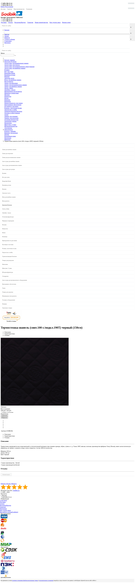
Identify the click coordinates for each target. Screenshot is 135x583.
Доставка (3, 9)
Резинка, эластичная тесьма (13, 108)
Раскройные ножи (10, 136)
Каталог (6, 30)
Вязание (7, 76)
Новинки (7, 100)
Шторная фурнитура (10, 126)
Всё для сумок (8, 71)
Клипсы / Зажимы (10, 131)
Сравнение (4, 415)
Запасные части (9, 78)
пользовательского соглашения (46, 580)
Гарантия (9, 9)
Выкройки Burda (9, 73)
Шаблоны (7, 139)
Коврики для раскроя (11, 133)
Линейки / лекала (9, 90)
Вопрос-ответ (66, 22)
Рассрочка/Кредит (20, 22)
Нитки (6, 98)
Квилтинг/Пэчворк (7, 205)
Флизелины (8, 123)
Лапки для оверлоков (11, 83)
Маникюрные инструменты (13, 91)
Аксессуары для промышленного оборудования (19, 66)
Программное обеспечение (12, 105)
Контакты (7, 42)
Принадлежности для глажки (13, 103)
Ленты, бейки (8, 88)
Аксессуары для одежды (12, 65)
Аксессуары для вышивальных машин (16, 63)
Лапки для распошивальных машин (15, 85)
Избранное (4, 417)
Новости (7, 37)
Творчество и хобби (10, 110)
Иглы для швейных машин (12, 80)
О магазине (8, 41)
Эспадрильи (8, 128)
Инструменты (8, 81)
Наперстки (7, 96)
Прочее (6, 134)
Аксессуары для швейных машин (14, 68)
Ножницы (7, 101)
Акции (6, 36)
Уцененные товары (10, 121)
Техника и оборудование (12, 113)
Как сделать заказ (55, 22)
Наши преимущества (19, 9)
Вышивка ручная (9, 75)
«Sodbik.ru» (16, 490)
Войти (3, 6)
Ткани (6, 114)
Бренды (6, 34)
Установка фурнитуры (11, 119)
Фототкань (7, 138)
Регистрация (9, 6)
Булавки (7, 70)
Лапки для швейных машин (13, 86)
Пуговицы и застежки (11, 106)
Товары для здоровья (10, 116)
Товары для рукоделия (11, 118)
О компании (29, 9)
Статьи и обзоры (9, 39)
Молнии (7, 95)
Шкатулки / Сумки (10, 124)
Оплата (10, 22)
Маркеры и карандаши (11, 93)
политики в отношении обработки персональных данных (25, 580)
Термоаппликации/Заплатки (13, 111)
